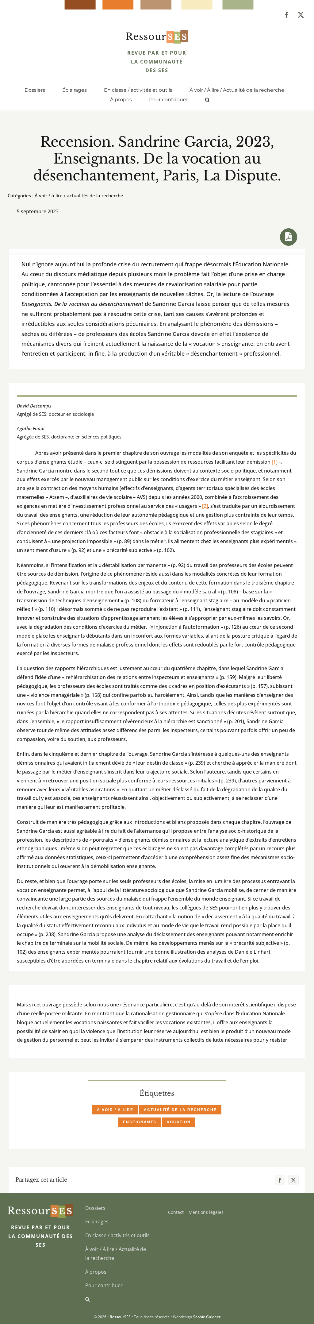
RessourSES (120, 1316)
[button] (207, 100)
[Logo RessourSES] (157, 32)
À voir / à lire (115, 1110)
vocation (179, 1122)
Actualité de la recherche (180, 1110)
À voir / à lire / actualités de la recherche (79, 195)
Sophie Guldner (206, 1316)
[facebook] (286, 15)
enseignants (139, 1122)
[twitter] (300, 15)
